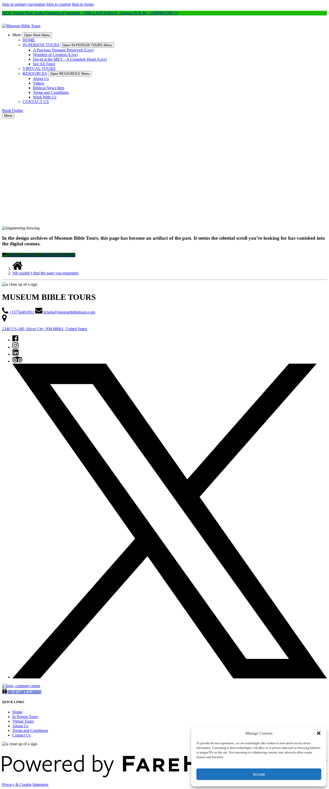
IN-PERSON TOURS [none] (41, 45)
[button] (318, 733)
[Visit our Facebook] (15, 340)
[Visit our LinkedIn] (15, 354)
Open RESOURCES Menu (69, 74)
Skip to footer (83, 4)
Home (17, 712)
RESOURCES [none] (35, 73)
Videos (38, 83)
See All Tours (44, 64)
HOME (29, 40)
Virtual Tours (23, 721)
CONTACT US (36, 102)
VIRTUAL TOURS (39, 68)
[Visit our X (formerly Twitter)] (169, 677)
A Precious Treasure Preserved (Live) (63, 50)
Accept (259, 774)
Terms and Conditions (51, 92)
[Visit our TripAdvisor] (17, 361)
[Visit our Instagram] (15, 347)
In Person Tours (25, 716)
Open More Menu (37, 35)
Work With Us (44, 97)
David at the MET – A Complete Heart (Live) (70, 59)
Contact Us (21, 735)
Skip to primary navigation (23, 4)
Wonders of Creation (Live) (55, 54)
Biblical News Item (48, 88)
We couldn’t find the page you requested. (45, 273)
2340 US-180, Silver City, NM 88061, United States (44, 329)
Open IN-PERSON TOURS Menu (87, 45)
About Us (41, 78)
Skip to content (58, 4)
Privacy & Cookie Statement (25, 784)
